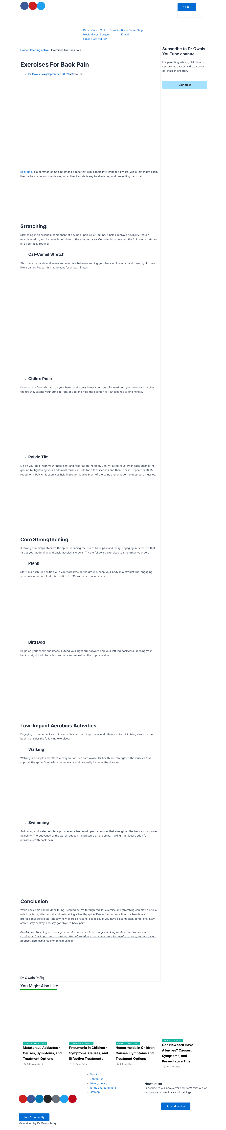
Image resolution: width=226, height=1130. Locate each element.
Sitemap (95, 1092)
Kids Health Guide (87, 34)
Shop (139, 30)
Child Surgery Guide (105, 34)
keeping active (39, 50)
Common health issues (34, 1043)
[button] (201, 21)
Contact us (96, 1078)
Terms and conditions (103, 1087)
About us (95, 1074)
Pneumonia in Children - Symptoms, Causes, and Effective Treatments (88, 1053)
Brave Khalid (125, 32)
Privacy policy (98, 1083)
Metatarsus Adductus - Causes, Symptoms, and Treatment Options (42, 1053)
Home (24, 50)
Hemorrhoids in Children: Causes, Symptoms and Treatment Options (135, 1053)
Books (132, 30)
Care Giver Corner (95, 34)
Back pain (26, 171)
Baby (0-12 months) (172, 1041)
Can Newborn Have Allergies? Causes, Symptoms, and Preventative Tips (177, 1053)
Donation (115, 30)
